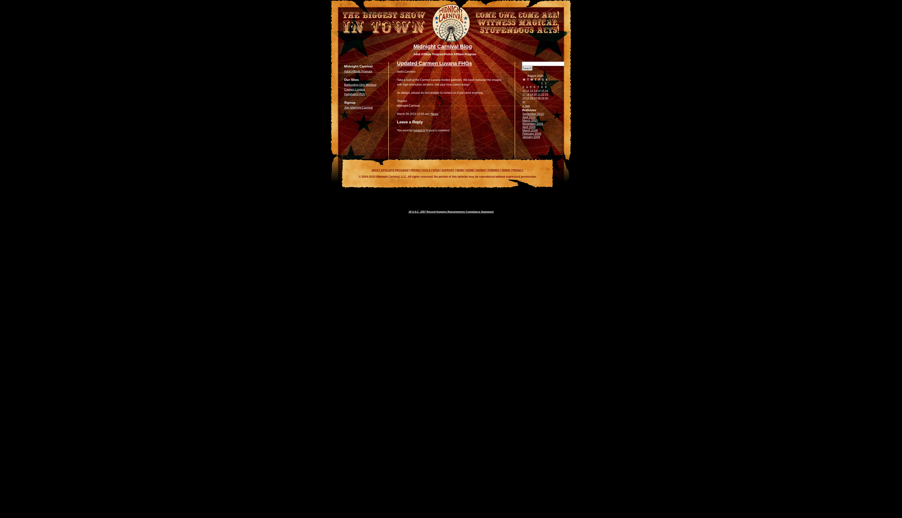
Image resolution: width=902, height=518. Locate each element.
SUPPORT (448, 170)
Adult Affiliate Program (358, 71)
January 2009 (531, 137)
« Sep (526, 106)
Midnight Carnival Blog (442, 46)
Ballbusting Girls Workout (360, 84)
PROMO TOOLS (420, 170)
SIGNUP (481, 170)
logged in (419, 130)
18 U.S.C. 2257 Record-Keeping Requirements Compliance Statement (451, 211)
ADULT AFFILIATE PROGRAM (390, 170)
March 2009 (530, 130)
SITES (436, 170)
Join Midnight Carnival (358, 107)
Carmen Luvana (354, 89)
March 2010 (530, 120)
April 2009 (529, 127)
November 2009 (532, 124)
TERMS (505, 170)
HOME (470, 170)
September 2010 (533, 114)
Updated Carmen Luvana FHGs (434, 63)
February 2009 (531, 133)
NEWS (460, 170)
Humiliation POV (354, 94)
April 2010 (529, 117)
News (434, 114)
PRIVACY (517, 170)
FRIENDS (493, 170)
